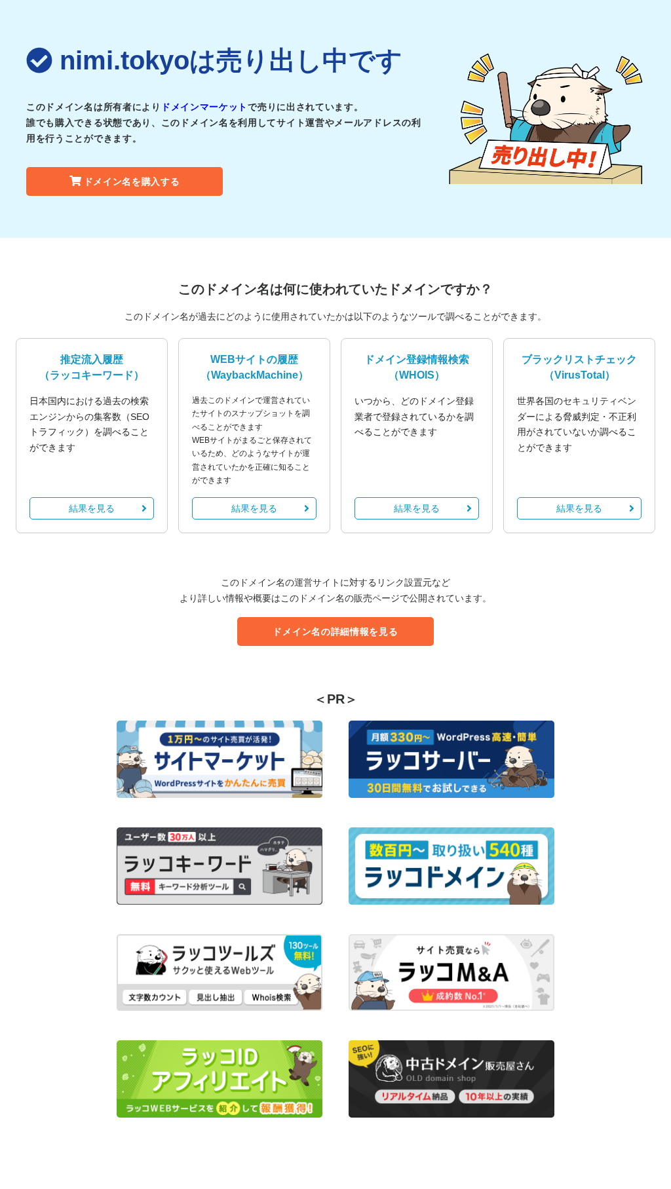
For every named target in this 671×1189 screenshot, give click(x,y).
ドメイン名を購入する (132, 181)
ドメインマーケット (204, 107)
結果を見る (92, 508)
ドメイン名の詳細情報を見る (335, 631)
